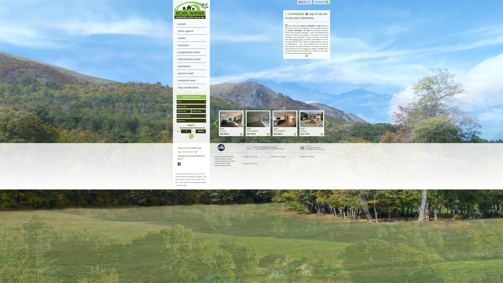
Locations (183, 45)
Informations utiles (189, 59)
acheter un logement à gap (224, 157)
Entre (179, 131)
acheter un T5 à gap (250, 164)
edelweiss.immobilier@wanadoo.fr (191, 157)
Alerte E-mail (186, 73)
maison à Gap (298, 39)
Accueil (182, 24)
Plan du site (196, 179)
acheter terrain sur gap (223, 165)
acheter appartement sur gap (225, 161)
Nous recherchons (188, 87)
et (193, 131)
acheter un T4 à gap (306, 157)
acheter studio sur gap (222, 163)
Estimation (184, 66)
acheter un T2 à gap (250, 157)
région (314, 49)
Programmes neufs (189, 52)
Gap (305, 49)
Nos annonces (185, 182)
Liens (188, 179)
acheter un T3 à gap (278, 157)
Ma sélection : (321, 2)
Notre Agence (185, 31)
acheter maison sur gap (223, 159)
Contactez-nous (187, 80)
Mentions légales (195, 177)
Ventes (182, 38)
